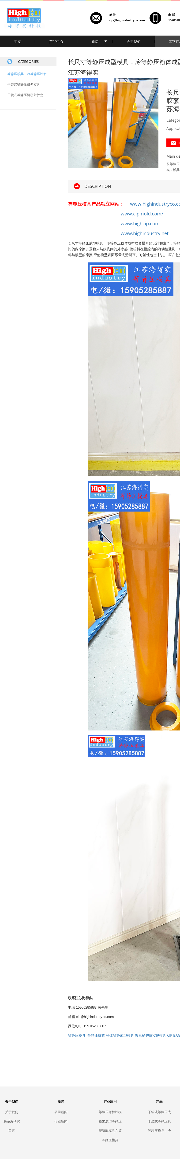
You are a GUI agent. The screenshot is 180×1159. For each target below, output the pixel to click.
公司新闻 (61, 1112)
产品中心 (56, 41)
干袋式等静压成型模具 (23, 84)
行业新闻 (61, 1121)
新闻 (94, 41)
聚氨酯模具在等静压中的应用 (110, 1130)
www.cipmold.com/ (142, 214)
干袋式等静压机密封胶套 (25, 95)
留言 (11, 1130)
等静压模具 (110, 1140)
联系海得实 (12, 1121)
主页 (17, 41)
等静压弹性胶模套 (110, 1112)
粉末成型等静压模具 (110, 1121)
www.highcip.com (140, 223)
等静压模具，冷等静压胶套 (27, 74)
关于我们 (134, 41)
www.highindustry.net (145, 233)
